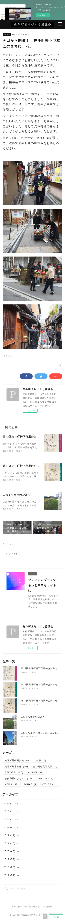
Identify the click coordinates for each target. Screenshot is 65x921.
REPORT (14, 772)
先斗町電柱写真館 (17, 760)
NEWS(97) (8, 355)
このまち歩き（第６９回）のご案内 (40, 732)
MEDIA (46, 778)
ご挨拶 (40, 760)
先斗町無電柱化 (16, 766)
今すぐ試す (42, 15)
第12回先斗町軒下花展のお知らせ (24, 436)
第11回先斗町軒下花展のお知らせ (24, 465)
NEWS (7, 34)
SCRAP (30, 784)
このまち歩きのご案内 (17, 494)
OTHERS (50, 784)
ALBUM (35, 772)
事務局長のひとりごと (19, 778)
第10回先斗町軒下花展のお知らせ (39, 700)
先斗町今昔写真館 (45, 766)
